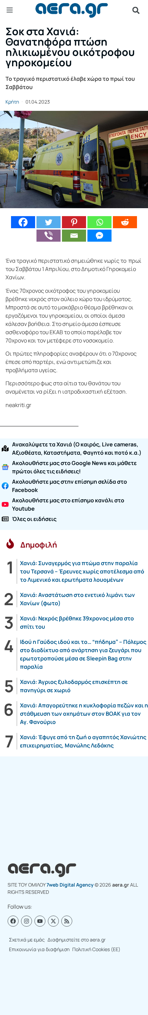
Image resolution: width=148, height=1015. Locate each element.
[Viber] (48, 236)
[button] (135, 10)
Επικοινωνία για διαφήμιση (39, 949)
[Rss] (66, 921)
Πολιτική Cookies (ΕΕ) (96, 949)
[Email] (74, 236)
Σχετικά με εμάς (27, 939)
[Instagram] (26, 921)
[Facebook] (23, 222)
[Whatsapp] (99, 222)
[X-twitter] (53, 921)
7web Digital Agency (70, 884)
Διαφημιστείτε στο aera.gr (76, 939)
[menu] (10, 10)
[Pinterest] (74, 222)
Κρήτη (12, 101)
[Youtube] (39, 921)
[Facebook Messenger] (99, 236)
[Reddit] (125, 222)
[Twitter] (48, 222)
